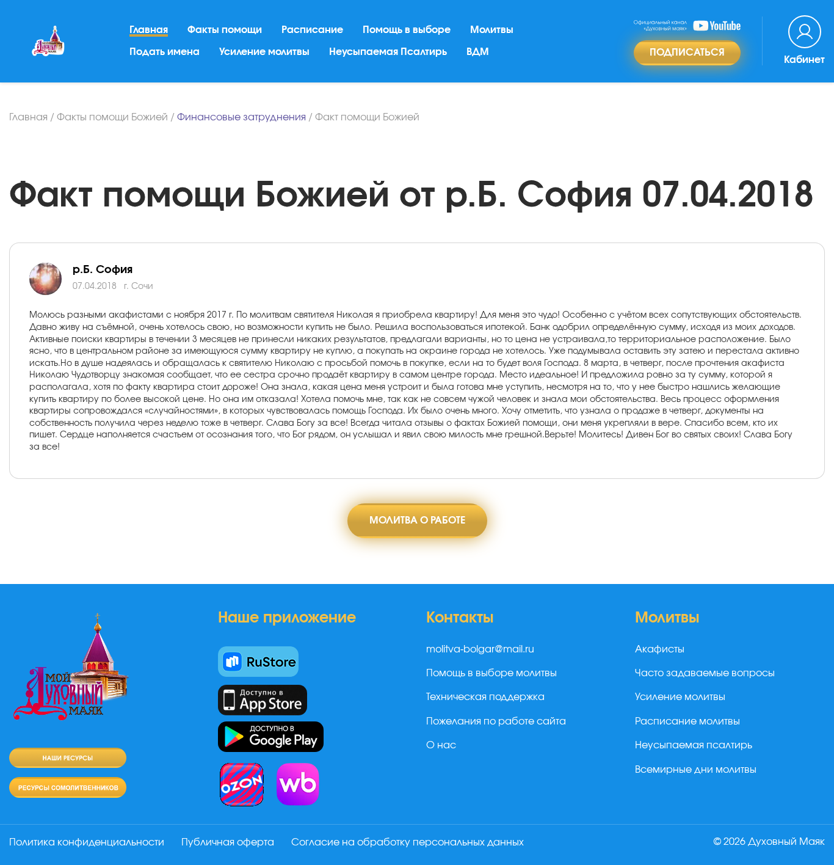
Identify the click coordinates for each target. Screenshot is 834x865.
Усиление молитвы (264, 52)
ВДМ (477, 52)
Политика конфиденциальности (86, 842)
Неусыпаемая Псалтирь (388, 52)
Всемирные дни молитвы (695, 770)
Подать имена (164, 52)
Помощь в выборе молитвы (491, 673)
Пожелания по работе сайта (496, 721)
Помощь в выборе (407, 30)
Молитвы (491, 30)
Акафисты (659, 649)
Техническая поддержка (485, 697)
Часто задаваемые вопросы (705, 673)
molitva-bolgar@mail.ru (480, 649)
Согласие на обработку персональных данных (407, 842)
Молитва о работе (417, 520)
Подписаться (687, 52)
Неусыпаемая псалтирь (693, 745)
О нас (441, 745)
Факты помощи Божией (112, 117)
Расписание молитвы (687, 721)
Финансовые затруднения (241, 117)
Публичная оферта (227, 842)
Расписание (312, 30)
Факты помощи (224, 30)
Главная (148, 30)
